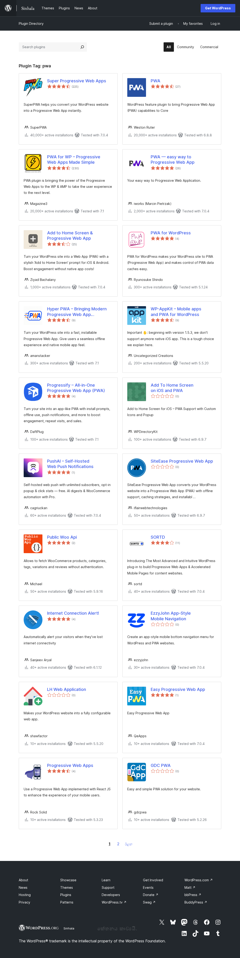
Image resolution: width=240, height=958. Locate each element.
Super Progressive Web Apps (76, 80)
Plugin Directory (31, 23)
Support (108, 887)
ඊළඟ (128, 844)
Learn (106, 880)
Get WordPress (218, 8)
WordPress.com (198, 880)
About (23, 880)
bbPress (192, 895)
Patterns (66, 902)
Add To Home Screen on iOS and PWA (172, 388)
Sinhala (69, 928)
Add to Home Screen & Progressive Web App (70, 235)
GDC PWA (161, 765)
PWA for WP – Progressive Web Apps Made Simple (73, 159)
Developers (111, 895)
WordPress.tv (114, 902)
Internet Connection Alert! (73, 613)
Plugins (65, 895)
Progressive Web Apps (70, 765)
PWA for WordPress (171, 232)
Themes (66, 887)
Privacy (24, 902)
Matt (189, 887)
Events (148, 887)
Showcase (68, 880)
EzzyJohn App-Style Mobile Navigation (171, 616)
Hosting (25, 895)
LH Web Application (66, 689)
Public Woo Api (62, 537)
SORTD (158, 537)
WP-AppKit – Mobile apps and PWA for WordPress (176, 311)
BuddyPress (195, 902)
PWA (155, 80)
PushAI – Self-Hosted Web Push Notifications (70, 464)
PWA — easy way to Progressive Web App (173, 159)
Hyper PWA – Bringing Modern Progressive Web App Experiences (77, 311)
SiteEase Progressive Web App (182, 461)
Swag (149, 902)
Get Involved (153, 880)
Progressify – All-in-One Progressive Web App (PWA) (76, 388)
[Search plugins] (82, 47)
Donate (150, 895)
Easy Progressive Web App (178, 689)
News (23, 887)
